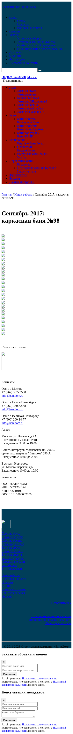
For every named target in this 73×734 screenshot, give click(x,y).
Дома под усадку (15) (31, 111)
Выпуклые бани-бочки (32, 154)
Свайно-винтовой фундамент (36, 45)
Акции (6, 585)
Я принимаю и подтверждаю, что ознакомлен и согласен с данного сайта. (34, 681)
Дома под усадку (13, 544)
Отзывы (14, 31)
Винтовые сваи (12, 568)
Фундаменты (18, 175)
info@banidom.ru (12, 395)
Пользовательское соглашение (51, 616)
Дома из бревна (27, 104)
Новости (23, 24)
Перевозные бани (21, 161)
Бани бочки (17, 140)
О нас (13, 17)
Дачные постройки (21, 182)
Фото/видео (17, 59)
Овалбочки (24, 147)
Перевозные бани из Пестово (36, 168)
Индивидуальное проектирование (39, 48)
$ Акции (15, 56)
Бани (12, 115)
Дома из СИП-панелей (32, 101)
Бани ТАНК (25, 136)
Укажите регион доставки (20, 6)
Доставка (15, 52)
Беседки (14, 178)
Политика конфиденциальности (50, 619)
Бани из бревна (27, 125)
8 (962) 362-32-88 (14, 77)
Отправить (9, 674)
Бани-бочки (9, 565)
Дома (12, 87)
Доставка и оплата (14, 578)
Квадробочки (26, 150)
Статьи (21, 20)
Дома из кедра (26, 94)
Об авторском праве (58, 623)
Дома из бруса (26, 90)
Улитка (21, 157)
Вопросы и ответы (29, 27)
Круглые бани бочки (31, 143)
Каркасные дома (28, 97)
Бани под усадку (28, 133)
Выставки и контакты (23, 63)
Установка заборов (29, 38)
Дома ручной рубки (30, 108)
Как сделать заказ (13, 592)
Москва (32, 77)
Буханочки (24, 164)
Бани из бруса (26, 118)
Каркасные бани (28, 122)
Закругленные (26, 171)
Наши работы (11, 575)
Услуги (14, 34)
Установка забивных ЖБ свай (36, 41)
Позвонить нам (60, 603)
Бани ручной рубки (30, 129)
